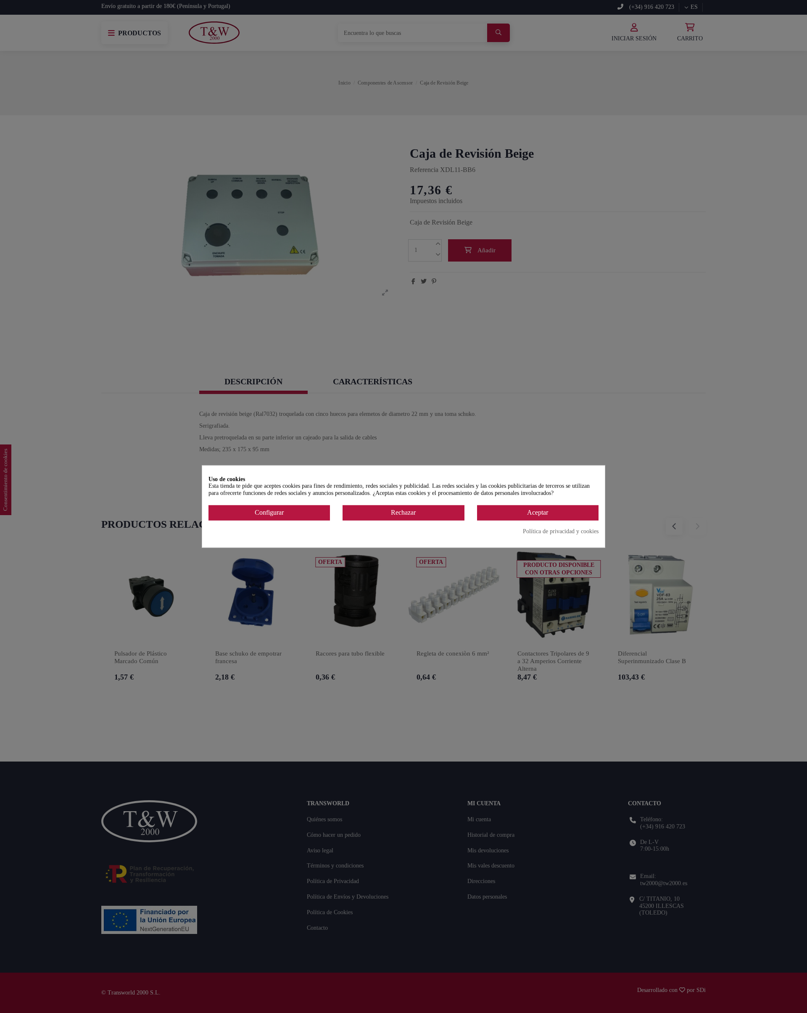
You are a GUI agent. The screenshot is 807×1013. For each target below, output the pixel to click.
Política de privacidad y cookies (561, 531)
